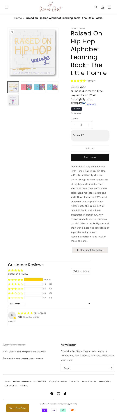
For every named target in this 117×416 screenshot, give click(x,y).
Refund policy (105, 381)
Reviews (23, 386)
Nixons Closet (53, 404)
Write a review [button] (81, 271)
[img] (26, 313)
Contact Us (74, 381)
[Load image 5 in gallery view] (13, 100)
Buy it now (90, 157)
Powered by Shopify (68, 404)
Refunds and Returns (22, 381)
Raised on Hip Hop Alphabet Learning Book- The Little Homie (64, 18)
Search (7, 381)
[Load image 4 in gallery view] (52, 87)
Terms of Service (89, 381)
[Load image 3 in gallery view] (39, 87)
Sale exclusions (11, 386)
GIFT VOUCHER (40, 381)
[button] (6, 7)
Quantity (74, 118)
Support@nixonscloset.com (14, 345)
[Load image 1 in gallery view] (13, 87)
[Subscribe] (110, 368)
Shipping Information (91, 250)
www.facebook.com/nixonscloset (30, 358)
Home (18, 18)
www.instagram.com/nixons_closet (31, 351)
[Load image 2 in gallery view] (26, 87)
